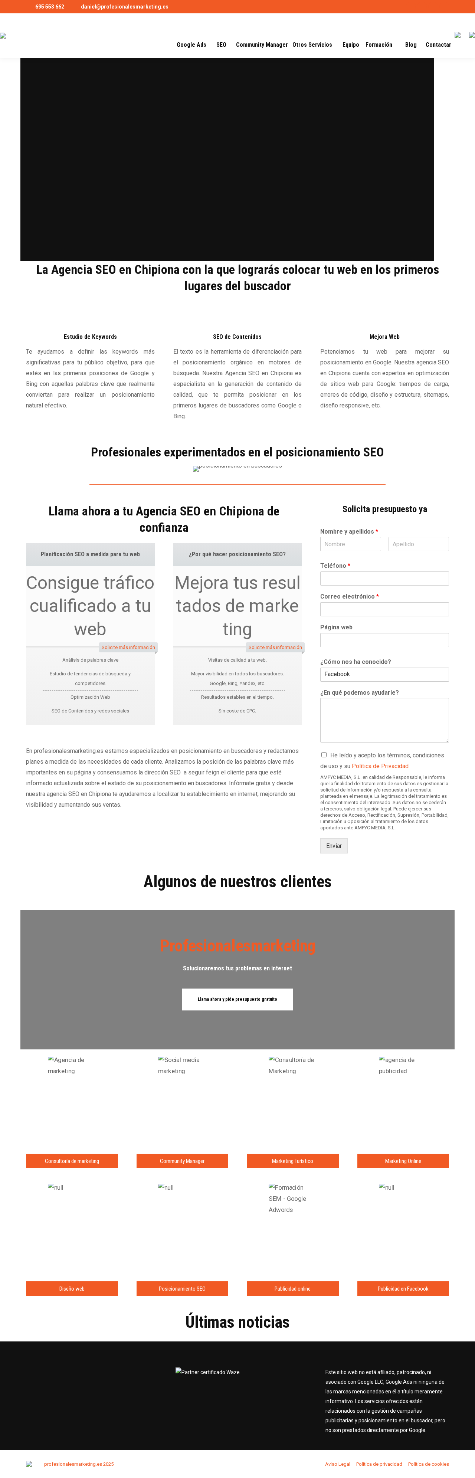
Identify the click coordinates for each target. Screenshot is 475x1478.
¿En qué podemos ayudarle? (359, 692)
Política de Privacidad (380, 766)
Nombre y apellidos (349, 531)
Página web (336, 627)
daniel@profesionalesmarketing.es (124, 7)
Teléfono (335, 565)
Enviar (334, 845)
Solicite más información (128, 647)
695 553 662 (49, 7)
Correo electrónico (349, 596)
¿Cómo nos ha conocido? (355, 661)
